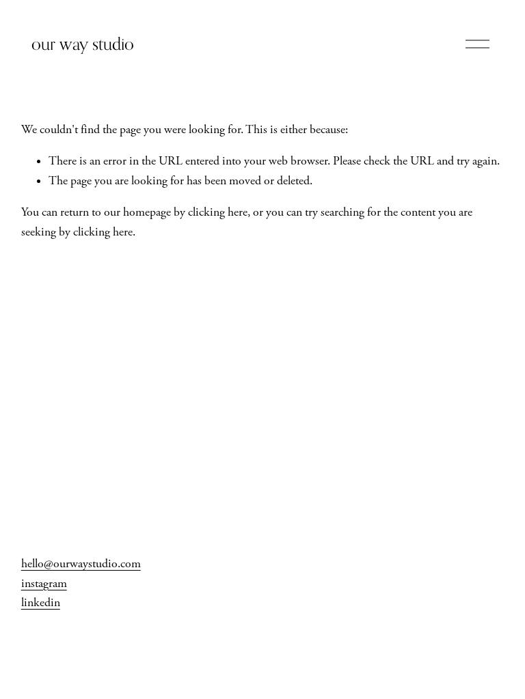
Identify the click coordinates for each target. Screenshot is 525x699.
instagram (44, 583)
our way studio (82, 43)
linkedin (40, 602)
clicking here (217, 212)
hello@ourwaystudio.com (81, 563)
